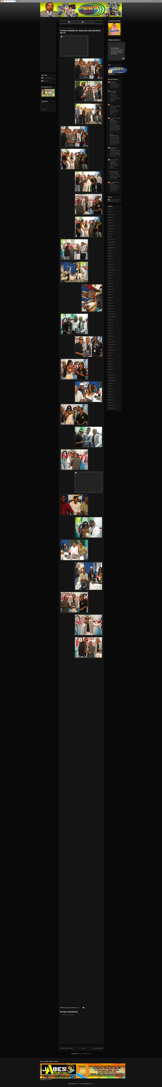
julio (109, 234)
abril (109, 236)
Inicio (83, 1048)
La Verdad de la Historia (114, 183)
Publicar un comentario (67, 1014)
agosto (110, 222)
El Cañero (113, 82)
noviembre (111, 214)
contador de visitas (113, 201)
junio (109, 253)
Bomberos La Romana (114, 148)
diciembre (110, 239)
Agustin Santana (47, 78)
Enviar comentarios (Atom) (85, 1053)
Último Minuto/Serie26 (114, 135)
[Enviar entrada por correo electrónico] (83, 1007)
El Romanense (114, 171)
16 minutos (113, 91)
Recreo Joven (114, 159)
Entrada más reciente (66, 1048)
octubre (110, 217)
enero (109, 209)
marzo (110, 261)
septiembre (111, 247)
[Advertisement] (81, 1031)
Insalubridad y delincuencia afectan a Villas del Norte (115, 85)
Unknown (45, 81)
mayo (109, 256)
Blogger (92, 1083)
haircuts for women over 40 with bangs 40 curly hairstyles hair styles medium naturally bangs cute (115, 140)
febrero (110, 220)
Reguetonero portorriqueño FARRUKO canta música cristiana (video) (114, 163)
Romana (44, 109)
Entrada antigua (98, 1048)
